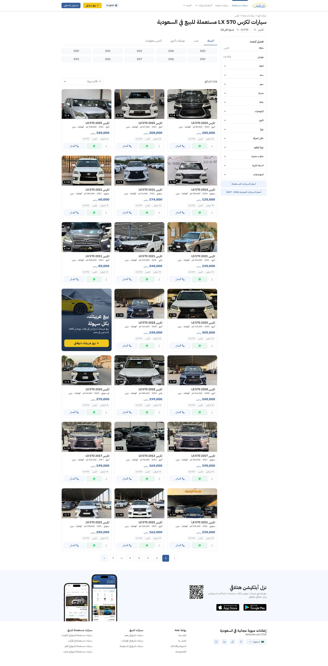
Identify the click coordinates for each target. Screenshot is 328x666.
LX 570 (192, 138)
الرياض (208, 138)
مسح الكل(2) (227, 30)
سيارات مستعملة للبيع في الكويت (77, 635)
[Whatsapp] (200, 146)
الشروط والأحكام (178, 646)
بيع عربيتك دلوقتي (85, 343)
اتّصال (178, 146)
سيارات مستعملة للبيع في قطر (78, 646)
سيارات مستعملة (240, 5)
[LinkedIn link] (224, 642)
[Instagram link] (216, 642)
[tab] (210, 41)
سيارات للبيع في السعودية (131, 646)
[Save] (171, 93)
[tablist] (139, 41)
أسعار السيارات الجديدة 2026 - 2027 (243, 192)
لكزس (200, 138)
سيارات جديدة (222, 5)
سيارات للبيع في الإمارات (132, 640)
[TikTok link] (232, 642)
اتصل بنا (182, 640)
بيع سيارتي (91, 5)
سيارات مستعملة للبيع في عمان (77, 651)
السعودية (256, 641)
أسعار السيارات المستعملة (243, 184)
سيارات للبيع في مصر (134, 635)
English (110, 5)
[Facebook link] (241, 642)
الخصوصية (181, 651)
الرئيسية (182, 635)
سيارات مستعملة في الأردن (80, 640)
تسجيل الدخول (71, 5)
